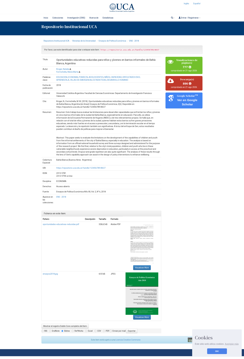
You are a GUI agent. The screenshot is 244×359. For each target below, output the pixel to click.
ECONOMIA (73, 77)
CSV (99, 331)
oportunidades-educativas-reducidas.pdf (61, 224)
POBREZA (83, 77)
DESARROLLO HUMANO (117, 80)
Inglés (186, 3)
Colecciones (57, 18)
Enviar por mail (119, 331)
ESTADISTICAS (99, 80)
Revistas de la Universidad (84, 41)
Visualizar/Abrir (142, 267)
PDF (107, 331)
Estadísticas (108, 18)
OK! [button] (217, 351)
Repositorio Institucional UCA (56, 41)
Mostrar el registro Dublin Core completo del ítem (65, 326)
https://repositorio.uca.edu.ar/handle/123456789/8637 (80, 168)
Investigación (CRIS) (76, 18)
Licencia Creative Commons (128, 340)
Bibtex (67, 331)
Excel (90, 331)
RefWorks (79, 331)
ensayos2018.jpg (50, 274)
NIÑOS (107, 77)
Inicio (46, 18)
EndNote (56, 331)
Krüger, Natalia (62, 69)
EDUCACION (61, 77)
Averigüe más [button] (232, 344)
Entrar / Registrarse (190, 18)
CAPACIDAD (116, 77)
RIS (45, 331)
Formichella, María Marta (67, 72)
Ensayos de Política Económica (112, 41)
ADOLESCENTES (96, 77)
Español (196, 3)
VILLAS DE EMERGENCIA (81, 80)
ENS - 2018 (134, 41)
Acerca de (93, 18)
